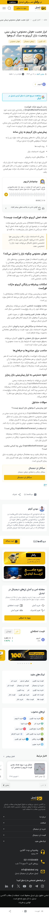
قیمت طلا (40, 699)
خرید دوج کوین (34, 728)
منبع (45, 484)
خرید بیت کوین (35, 718)
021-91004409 (31, 860)
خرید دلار (20, 699)
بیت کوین (20, 690)
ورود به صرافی (21, 8)
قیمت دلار (12, 694)
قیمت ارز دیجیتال (23, 685)
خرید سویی (36, 744)
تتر (17, 631)
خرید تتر (14, 681)
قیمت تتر (10, 685)
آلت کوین (42, 41)
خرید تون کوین (24, 694)
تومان (8, 631)
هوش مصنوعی (15, 41)
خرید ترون (19, 728)
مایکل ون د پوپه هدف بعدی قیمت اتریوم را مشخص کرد (21, 766)
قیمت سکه (30, 699)
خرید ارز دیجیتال (37, 685)
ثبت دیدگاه (10, 541)
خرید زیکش (36, 739)
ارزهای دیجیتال (29, 41)
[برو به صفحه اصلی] (40, 8)
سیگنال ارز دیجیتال (24, 477)
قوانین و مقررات (24, 902)
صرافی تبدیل (24, 681)
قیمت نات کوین (38, 694)
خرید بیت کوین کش (33, 734)
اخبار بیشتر (10, 756)
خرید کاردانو (15, 734)
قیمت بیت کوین (38, 681)
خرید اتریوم (19, 718)
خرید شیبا (24, 723)
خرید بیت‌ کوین (38, 690)
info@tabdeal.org (29, 869)
